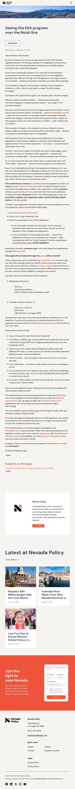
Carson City (9, 468)
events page (44, 266)
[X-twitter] (15, 784)
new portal (20, 251)
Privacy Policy (33, 766)
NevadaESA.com (58, 113)
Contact (31, 750)
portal (27, 192)
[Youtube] (25, 784)
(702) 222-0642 (35, 731)
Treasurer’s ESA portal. (51, 401)
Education (12, 43)
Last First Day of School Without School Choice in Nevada (18, 638)
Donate (31, 747)
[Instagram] (20, 784)
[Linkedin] (11, 784)
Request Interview (51, 750)
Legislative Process (40, 468)
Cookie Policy (33, 762)
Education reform (20, 468)
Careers (47, 747)
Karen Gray (9, 50)
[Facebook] (6, 784)
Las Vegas (30, 468)
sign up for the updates (50, 436)
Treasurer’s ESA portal (28, 186)
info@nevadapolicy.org (37, 735)
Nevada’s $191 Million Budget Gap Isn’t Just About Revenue (19, 596)
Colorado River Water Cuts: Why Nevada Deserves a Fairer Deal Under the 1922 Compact (53, 598)
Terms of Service (54, 779)
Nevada (50, 468)
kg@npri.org (48, 323)
